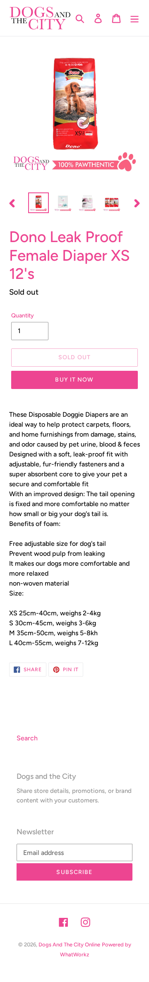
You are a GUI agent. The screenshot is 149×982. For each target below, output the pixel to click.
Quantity (22, 315)
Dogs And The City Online (69, 944)
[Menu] (134, 18)
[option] (38, 202)
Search (27, 738)
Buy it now (74, 379)
